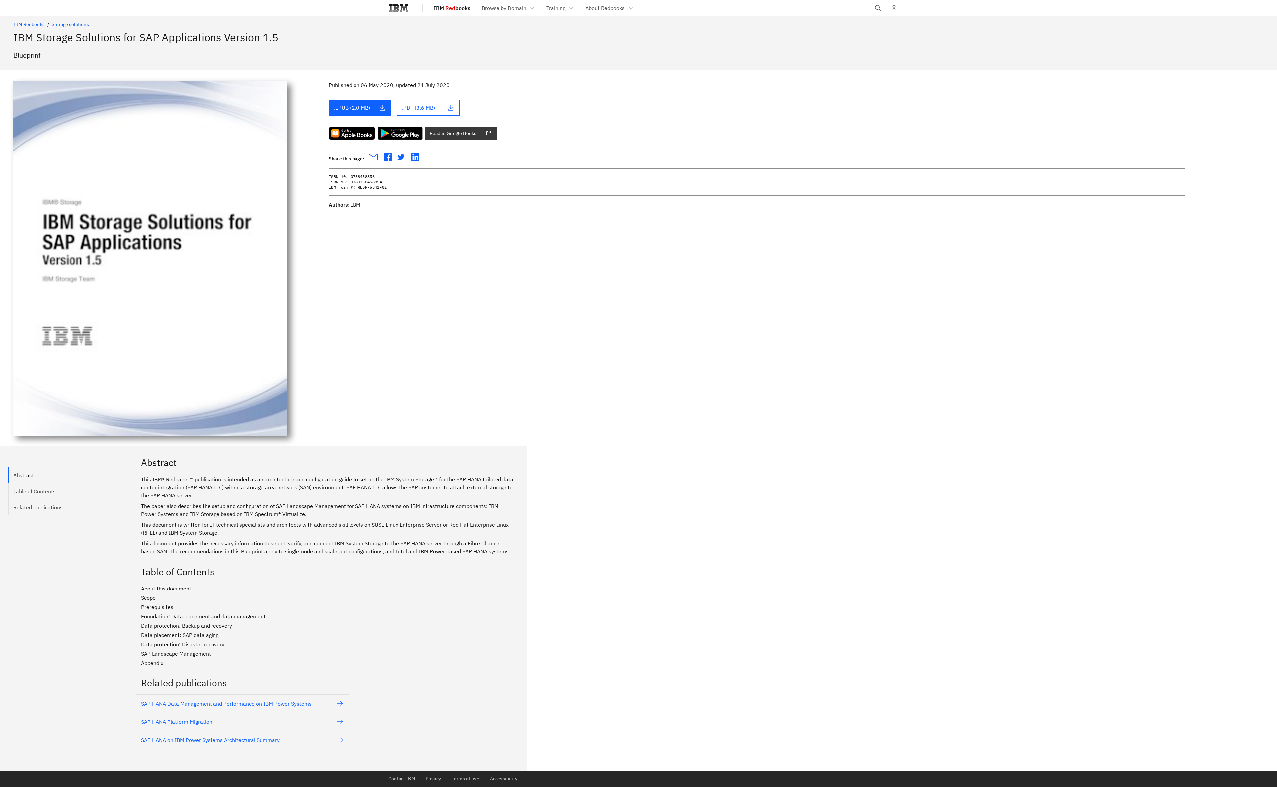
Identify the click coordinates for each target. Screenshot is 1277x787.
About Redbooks (605, 8)
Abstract (23, 475)
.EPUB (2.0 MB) (352, 107)
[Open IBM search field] (878, 8)
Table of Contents (34, 491)
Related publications (38, 507)
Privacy (433, 779)
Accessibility (503, 779)
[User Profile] (894, 8)
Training (555, 8)
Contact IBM (401, 779)
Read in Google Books (453, 133)
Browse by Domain (504, 8)
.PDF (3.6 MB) (418, 107)
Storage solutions (70, 24)
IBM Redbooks (29, 24)
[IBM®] (398, 8)
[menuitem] (508, 8)
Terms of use (465, 779)
